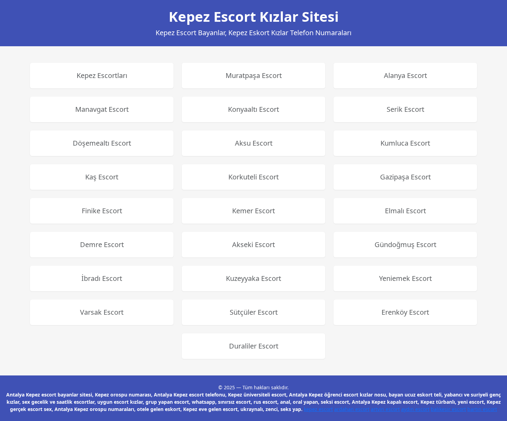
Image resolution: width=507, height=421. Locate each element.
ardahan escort (351, 409)
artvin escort (385, 409)
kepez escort (318, 409)
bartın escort (482, 409)
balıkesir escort (448, 409)
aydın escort (415, 409)
